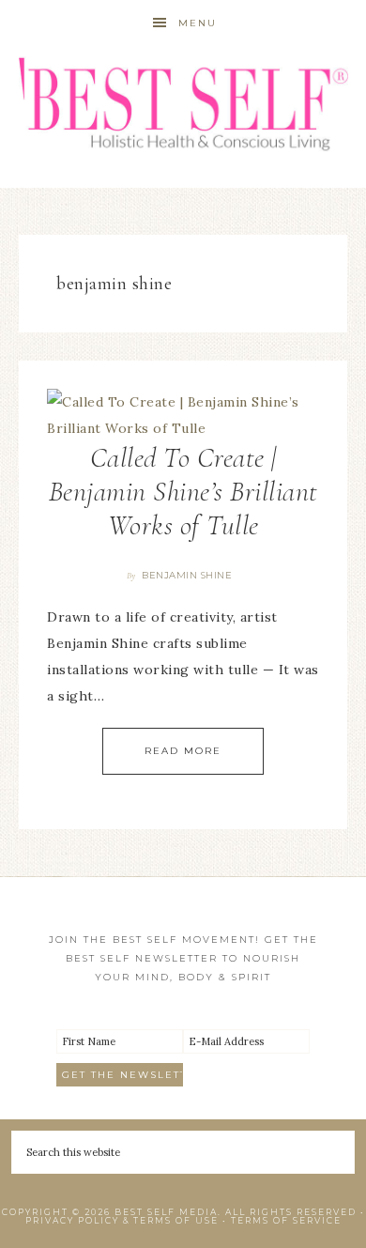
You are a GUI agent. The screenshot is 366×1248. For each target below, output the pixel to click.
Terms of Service (286, 1220)
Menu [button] (197, 23)
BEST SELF (183, 105)
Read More (183, 751)
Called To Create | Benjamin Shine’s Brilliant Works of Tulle (183, 491)
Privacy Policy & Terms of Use (122, 1220)
